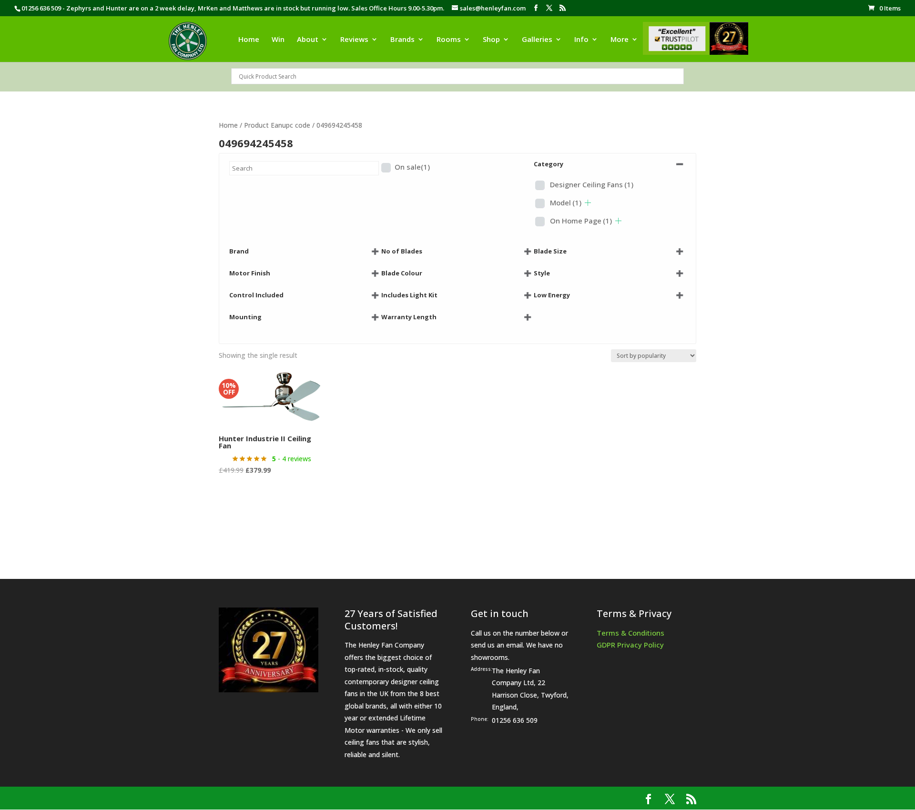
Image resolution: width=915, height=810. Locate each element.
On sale (412, 167)
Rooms (449, 40)
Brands (402, 40)
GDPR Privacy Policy (630, 644)
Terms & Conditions (630, 633)
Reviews (354, 40)
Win (278, 40)
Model (565, 202)
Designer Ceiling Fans (591, 184)
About (307, 40)
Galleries (537, 40)
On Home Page (581, 220)
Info (581, 40)
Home (248, 40)
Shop (491, 40)
